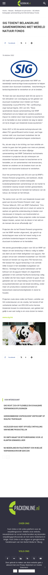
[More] (31, 43)
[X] (34, 558)
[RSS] (27, 558)
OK (15, 571)
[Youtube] (40, 558)
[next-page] (7, 457)
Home (4, 11)
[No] (45, 567)
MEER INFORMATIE (26, 571)
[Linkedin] (20, 558)
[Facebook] (7, 558)
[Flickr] (14, 558)
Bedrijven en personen (23, 11)
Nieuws (10, 11)
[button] (4, 3)
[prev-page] (4, 457)
